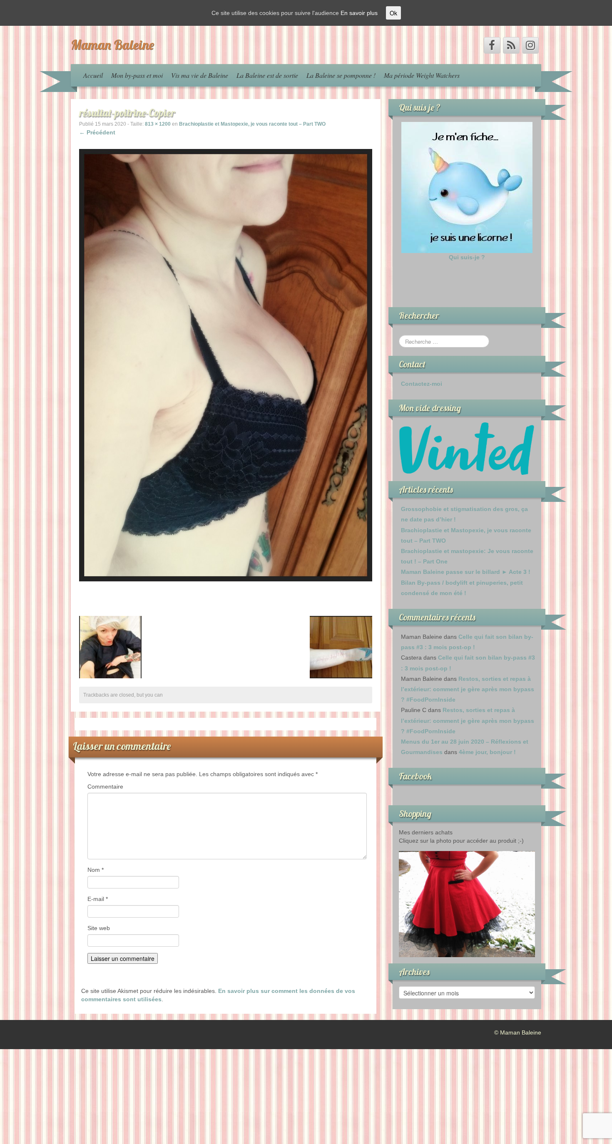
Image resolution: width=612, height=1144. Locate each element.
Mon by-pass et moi (137, 75)
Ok (393, 13)
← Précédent (97, 132)
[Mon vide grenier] (467, 448)
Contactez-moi (421, 383)
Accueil (93, 75)
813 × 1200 (158, 124)
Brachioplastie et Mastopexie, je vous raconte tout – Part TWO (252, 124)
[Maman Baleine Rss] (511, 45)
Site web (98, 928)
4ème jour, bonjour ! (487, 752)
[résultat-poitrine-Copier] (225, 364)
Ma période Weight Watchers (422, 75)
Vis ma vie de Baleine (199, 75)
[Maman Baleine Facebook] (492, 45)
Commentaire (105, 786)
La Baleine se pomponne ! (341, 75)
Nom (95, 869)
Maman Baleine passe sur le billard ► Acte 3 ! (465, 571)
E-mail (97, 899)
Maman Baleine (112, 44)
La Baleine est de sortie (267, 75)
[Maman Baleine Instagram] (530, 45)
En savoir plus (359, 13)
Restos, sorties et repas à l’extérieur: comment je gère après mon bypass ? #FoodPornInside (467, 689)
